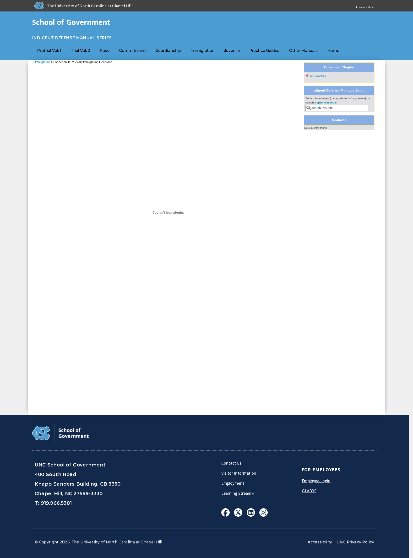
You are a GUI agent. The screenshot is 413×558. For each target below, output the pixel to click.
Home (333, 50)
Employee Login (316, 480)
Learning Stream (237, 493)
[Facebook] (225, 513)
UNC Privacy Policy (355, 542)
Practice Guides (264, 50)
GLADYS (309, 490)
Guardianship (168, 50)
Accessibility (364, 7)
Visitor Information (238, 473)
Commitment (132, 50)
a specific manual (326, 102)
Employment (232, 483)
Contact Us (231, 463)
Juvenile (232, 50)
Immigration (202, 50)
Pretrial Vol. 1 (49, 50)
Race (104, 50)
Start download (317, 76)
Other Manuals (303, 50)
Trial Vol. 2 (80, 50)
